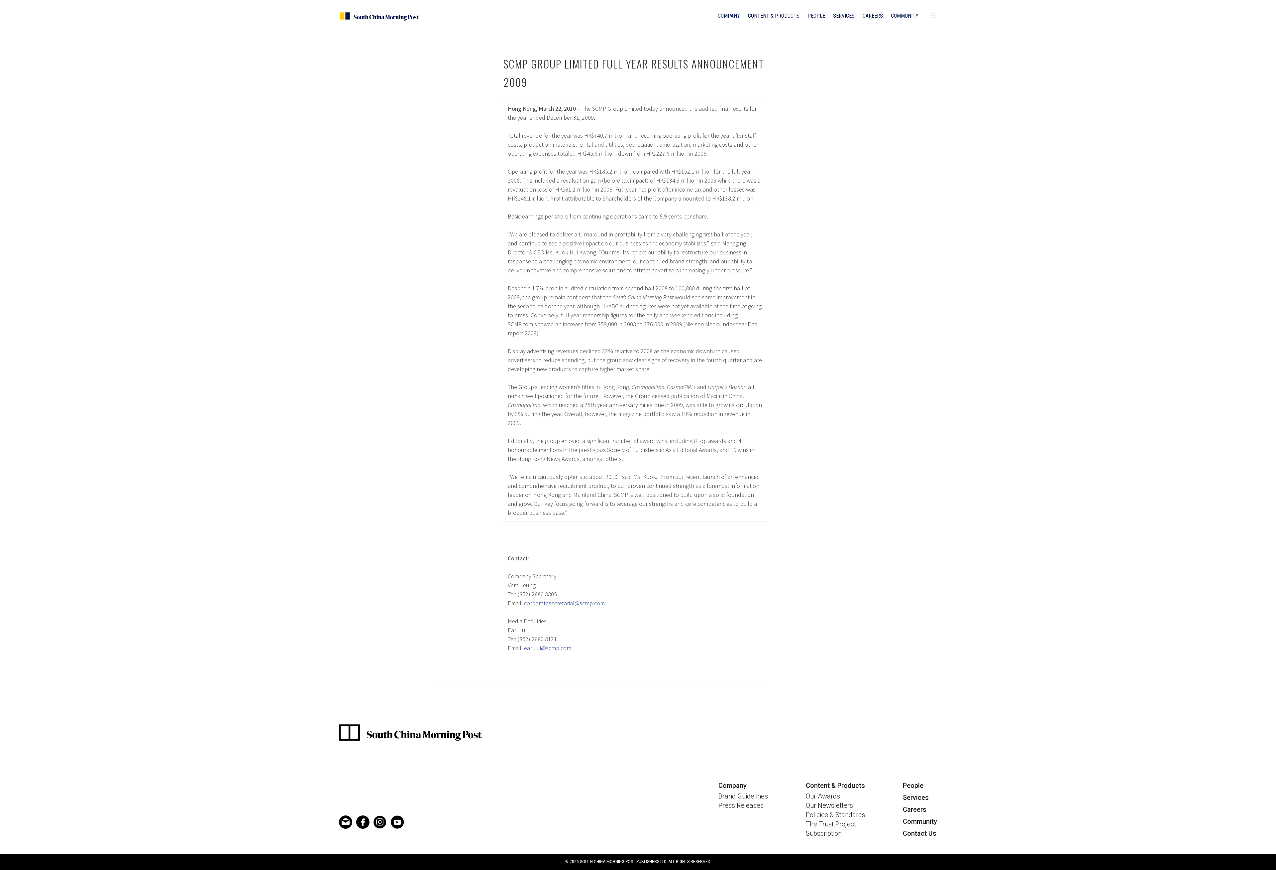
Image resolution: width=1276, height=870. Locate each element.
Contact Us (919, 833)
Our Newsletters (829, 805)
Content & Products (773, 16)
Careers (873, 16)
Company (729, 16)
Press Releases (741, 805)
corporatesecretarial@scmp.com (564, 603)
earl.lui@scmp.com (547, 648)
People (816, 16)
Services (844, 16)
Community (904, 16)
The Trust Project (831, 824)
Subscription (824, 833)
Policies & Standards (835, 814)
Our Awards (823, 796)
